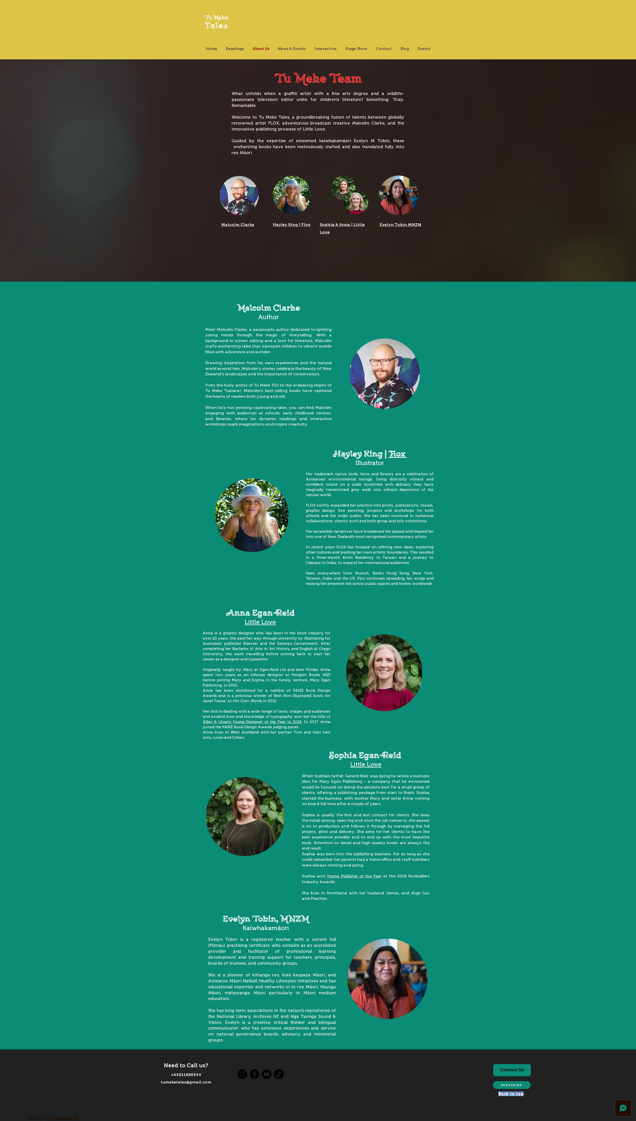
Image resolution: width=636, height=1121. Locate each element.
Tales (216, 26)
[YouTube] (267, 1074)
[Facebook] (254, 1074)
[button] (512, 1085)
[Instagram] (242, 1074)
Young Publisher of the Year (354, 876)
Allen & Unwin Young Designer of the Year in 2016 (252, 722)
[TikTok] (279, 1074)
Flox (398, 455)
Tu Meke (216, 18)
